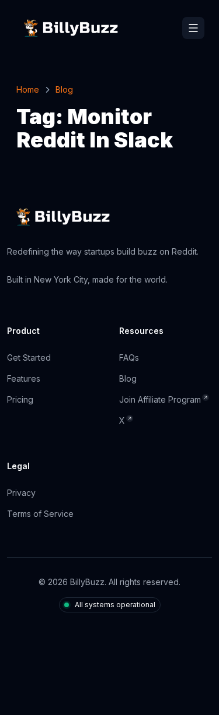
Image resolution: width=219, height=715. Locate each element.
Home (27, 89)
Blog (64, 89)
